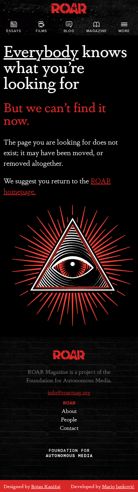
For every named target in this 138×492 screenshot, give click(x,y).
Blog (69, 31)
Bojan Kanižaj (46, 486)
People (69, 419)
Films (41, 31)
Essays (13, 31)
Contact (69, 428)
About (69, 411)
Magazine (96, 31)
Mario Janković (118, 486)
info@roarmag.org (69, 392)
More (124, 31)
